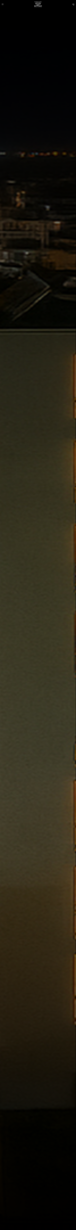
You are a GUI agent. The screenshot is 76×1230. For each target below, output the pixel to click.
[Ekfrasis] (38, 4)
